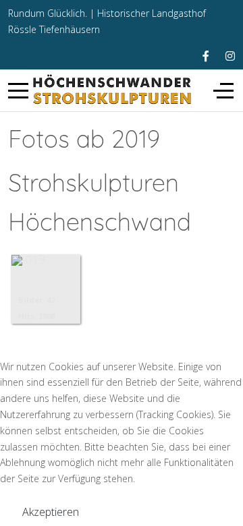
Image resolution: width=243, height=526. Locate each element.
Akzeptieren (50, 511)
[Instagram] (230, 56)
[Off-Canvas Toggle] (223, 90)
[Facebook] (205, 56)
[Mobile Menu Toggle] (18, 90)
